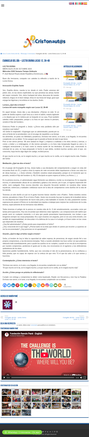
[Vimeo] (45, 431)
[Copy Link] (34, 285)
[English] (71, 3)
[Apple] (48, 431)
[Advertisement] (44, 19)
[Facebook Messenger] (26, 285)
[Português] (82, 3)
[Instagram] (47, 285)
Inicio (4, 53)
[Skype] (38, 285)
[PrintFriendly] (51, 285)
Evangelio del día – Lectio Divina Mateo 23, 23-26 (72, 105)
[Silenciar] (81, 378)
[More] (60, 285)
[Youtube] (43, 431)
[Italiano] (78, 3)
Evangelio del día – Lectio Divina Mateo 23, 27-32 (72, 84)
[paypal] (55, 431)
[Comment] (30, 285)
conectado (34, 325)
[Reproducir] (4, 378)
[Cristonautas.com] (44, 41)
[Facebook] (5, 285)
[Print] (43, 285)
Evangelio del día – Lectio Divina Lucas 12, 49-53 (73, 317)
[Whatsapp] (22, 285)
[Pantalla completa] (85, 378)
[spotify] (57, 431)
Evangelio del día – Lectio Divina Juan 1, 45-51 (72, 126)
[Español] (85, 3)
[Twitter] (9, 285)
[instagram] (53, 431)
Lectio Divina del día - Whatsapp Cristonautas (21, 53)
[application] (44, 355)
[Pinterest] (17, 285)
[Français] (74, 3)
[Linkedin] (13, 285)
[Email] (55, 285)
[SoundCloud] (50, 431)
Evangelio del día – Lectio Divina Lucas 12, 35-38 (15, 317)
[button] (22, 432)
